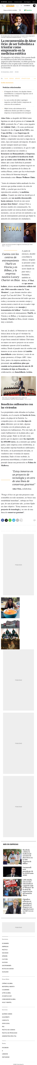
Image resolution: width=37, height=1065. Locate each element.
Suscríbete (5, 1017)
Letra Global (6, 993)
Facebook (5, 1047)
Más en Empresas (10, 844)
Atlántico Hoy (7, 996)
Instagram (5, 1057)
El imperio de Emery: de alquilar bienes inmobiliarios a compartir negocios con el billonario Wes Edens (18, 94)
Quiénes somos (7, 1014)
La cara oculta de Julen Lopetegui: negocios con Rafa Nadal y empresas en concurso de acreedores (17, 102)
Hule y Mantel (7, 1002)
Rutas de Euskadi (8, 969)
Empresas (5, 946)
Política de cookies (8, 1030)
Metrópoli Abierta (8, 986)
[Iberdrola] (28, 10)
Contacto (5, 1020)
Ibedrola (10, 1)
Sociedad (5, 953)
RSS (3, 1026)
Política (5, 950)
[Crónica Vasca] (11, 5)
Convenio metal (18, 1)
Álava (6, 78)
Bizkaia (11, 78)
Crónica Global (7, 983)
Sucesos (5, 962)
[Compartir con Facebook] (2, 520)
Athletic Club (25, 78)
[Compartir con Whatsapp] (10, 520)
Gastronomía (6, 965)
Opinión (4, 956)
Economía (5, 943)
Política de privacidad (9, 1033)
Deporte (17, 78)
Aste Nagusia (27, 1)
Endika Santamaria (7, 83)
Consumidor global (9, 999)
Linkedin (5, 1054)
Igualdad (5, 972)
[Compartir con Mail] (17, 520)
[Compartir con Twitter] (6, 520)
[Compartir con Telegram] (13, 520)
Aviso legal (6, 1023)
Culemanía (5, 990)
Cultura (5, 959)
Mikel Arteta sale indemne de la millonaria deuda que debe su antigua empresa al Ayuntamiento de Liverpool (17, 110)
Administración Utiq (9, 1036)
